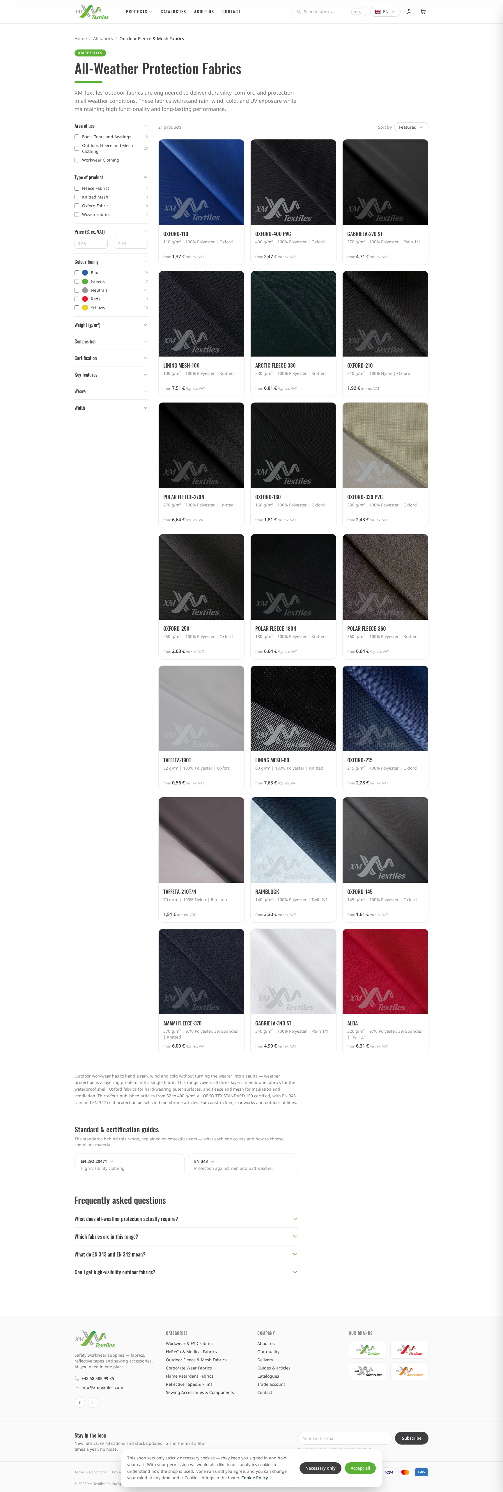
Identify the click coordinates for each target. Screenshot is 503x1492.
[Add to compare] (236, 147)
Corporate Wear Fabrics (189, 1368)
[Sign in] (409, 11)
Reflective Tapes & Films (189, 1384)
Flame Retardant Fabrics (189, 1376)
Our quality (268, 1351)
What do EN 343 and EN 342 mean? (110, 1254)
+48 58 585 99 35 (98, 1378)
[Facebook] (80, 1402)
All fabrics (103, 38)
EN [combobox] (386, 11)
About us (204, 11)
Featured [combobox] (408, 127)
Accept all (360, 1468)
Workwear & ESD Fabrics (189, 1343)
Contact (231, 11)
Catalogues (173, 11)
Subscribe (411, 1438)
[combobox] (329, 11)
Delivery (265, 1359)
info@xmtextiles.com (102, 1387)
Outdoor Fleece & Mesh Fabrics (196, 1359)
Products (136, 11)
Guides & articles (274, 1368)
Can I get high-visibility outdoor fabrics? (115, 1272)
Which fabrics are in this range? (106, 1236)
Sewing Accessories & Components (200, 1392)
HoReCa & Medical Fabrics (191, 1351)
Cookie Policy (254, 1477)
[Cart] (423, 11)
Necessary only (320, 1468)
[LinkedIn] (93, 1402)
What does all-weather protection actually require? (126, 1218)
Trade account (271, 1384)
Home (81, 38)
